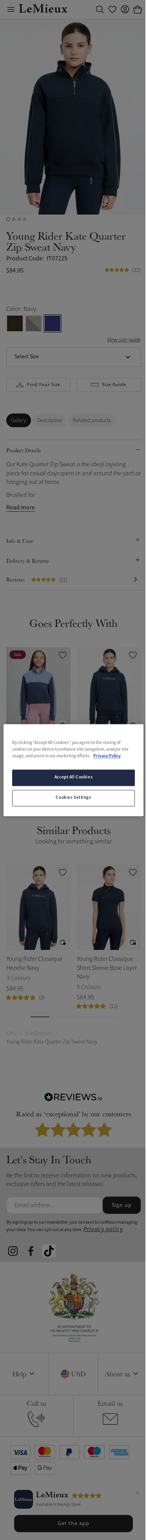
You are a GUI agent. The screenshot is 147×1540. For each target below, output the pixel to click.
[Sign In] (125, 9)
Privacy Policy (107, 756)
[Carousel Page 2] (14, 219)
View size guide (124, 340)
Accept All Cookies (73, 777)
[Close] (137, 1494)
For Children (38, 1033)
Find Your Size (43, 384)
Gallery (18, 420)
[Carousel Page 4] (25, 219)
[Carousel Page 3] (19, 219)
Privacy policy (103, 1229)
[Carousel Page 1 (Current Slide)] (8, 219)
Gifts (11, 1033)
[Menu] (11, 9)
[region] (73, 770)
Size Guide (114, 384)
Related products (92, 420)
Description (49, 420)
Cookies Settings (73, 797)
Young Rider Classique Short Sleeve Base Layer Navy (107, 967)
